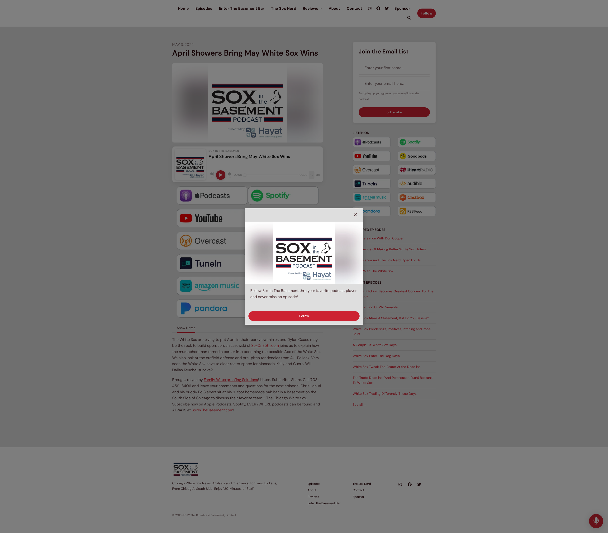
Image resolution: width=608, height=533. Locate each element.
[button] (355, 215)
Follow (304, 316)
